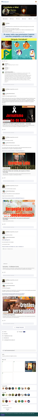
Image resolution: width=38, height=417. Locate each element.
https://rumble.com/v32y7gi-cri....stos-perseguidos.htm (13, 294)
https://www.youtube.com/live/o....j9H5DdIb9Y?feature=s (13, 198)
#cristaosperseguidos (11, 293)
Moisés (6, 64)
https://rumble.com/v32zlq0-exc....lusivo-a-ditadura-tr (13, 246)
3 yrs (6, 90)
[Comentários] (5, 61)
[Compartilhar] (7, 61)
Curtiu (3, 392)
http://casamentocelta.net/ (9, 350)
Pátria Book (8, 26)
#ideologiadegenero (6, 239)
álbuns (3, 359)
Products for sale (5, 405)
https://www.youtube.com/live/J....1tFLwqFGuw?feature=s (13, 150)
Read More (6, 80)
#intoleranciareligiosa (20, 293)
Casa (11, 335)
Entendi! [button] (2, 414)
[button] (36, 1)
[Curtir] (5, 61)
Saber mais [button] (32, 413)
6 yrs (6, 24)
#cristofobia (4, 293)
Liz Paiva (12, 12)
